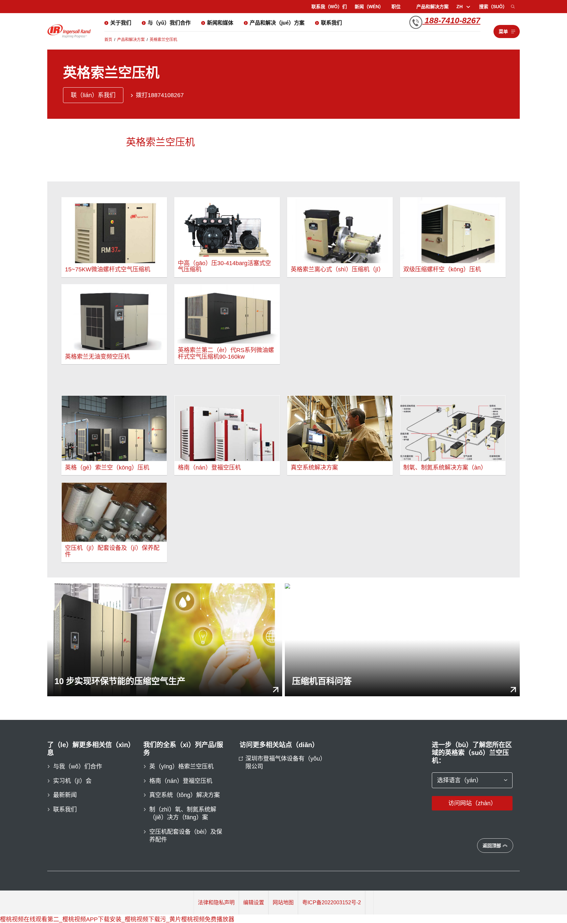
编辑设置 (253, 902)
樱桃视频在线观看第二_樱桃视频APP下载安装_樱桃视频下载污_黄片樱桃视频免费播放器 (117, 919)
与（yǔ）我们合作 (169, 23)
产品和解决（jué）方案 (277, 23)
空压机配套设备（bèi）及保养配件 (185, 836)
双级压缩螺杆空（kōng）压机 (442, 269)
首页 (108, 40)
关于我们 (120, 23)
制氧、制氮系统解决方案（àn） (445, 467)
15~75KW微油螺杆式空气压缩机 (107, 269)
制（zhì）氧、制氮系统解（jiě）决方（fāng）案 (182, 813)
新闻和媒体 (220, 23)
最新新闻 (65, 795)
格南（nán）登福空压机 (209, 467)
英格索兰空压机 (163, 40)
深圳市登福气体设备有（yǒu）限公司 (284, 762)
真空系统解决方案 (314, 467)
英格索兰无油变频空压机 (97, 356)
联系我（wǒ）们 (329, 6)
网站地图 (283, 902)
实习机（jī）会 (72, 781)
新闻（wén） (369, 6)
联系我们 (331, 23)
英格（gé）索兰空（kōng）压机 (107, 467)
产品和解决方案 (432, 6)
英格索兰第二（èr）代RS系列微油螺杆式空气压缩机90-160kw (226, 353)
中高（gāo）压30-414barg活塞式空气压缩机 (224, 266)
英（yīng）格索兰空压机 (181, 766)
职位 (396, 6)
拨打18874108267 (160, 95)
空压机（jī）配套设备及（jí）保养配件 (112, 551)
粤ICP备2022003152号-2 (331, 902)
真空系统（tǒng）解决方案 (184, 795)
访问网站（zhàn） (472, 803)
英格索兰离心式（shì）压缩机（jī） (337, 269)
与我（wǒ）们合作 (77, 766)
